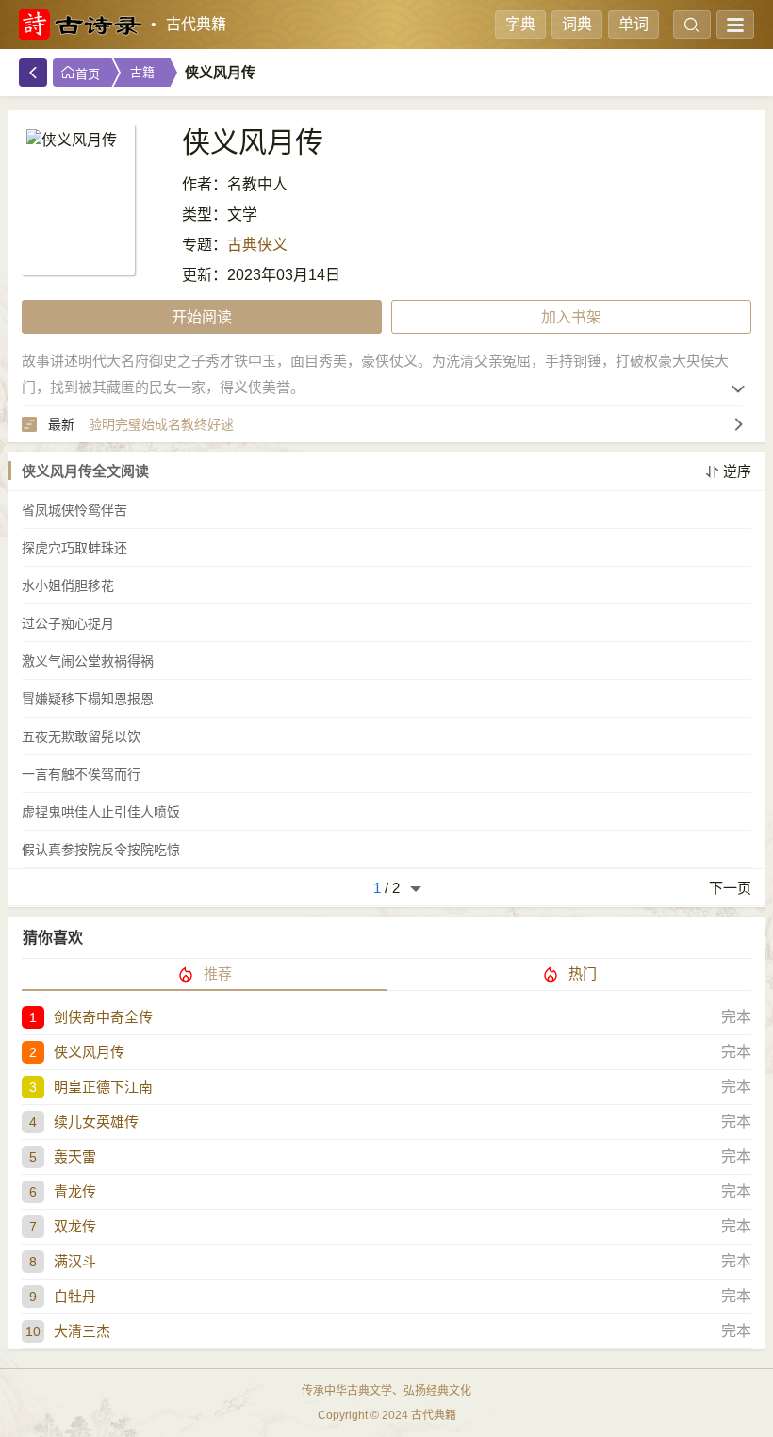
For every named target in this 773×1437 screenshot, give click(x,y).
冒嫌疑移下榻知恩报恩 (88, 698)
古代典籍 (196, 24)
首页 (87, 74)
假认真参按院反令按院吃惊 (101, 849)
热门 (582, 974)
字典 (520, 24)
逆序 (737, 471)
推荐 (218, 974)
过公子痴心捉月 (68, 623)
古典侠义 (257, 245)
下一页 (730, 888)
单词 (633, 24)
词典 (577, 24)
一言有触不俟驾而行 (81, 774)
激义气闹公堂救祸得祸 (88, 661)
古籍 (142, 72)
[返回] (33, 72)
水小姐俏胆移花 (68, 585)
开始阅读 (202, 317)
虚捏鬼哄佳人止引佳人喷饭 (101, 811)
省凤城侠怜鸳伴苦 (74, 510)
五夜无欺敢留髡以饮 (81, 736)
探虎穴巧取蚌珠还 (74, 547)
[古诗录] (80, 24)
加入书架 (571, 317)
